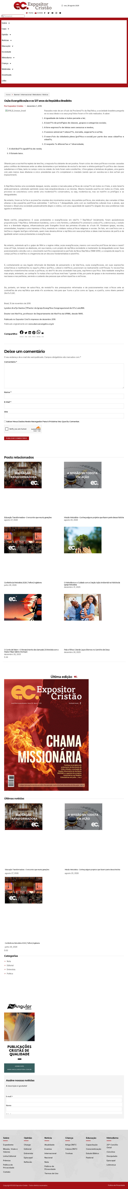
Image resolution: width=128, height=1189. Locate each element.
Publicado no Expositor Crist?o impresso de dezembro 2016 (30, 319)
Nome (7, 392)
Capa (4, 29)
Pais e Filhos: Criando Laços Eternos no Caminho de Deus (87, 650)
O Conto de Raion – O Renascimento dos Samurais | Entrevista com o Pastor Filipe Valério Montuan (31, 651)
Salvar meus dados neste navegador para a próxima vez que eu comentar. (43, 421)
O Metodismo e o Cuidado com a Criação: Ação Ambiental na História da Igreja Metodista (92, 583)
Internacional (26, 95)
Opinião (5, 34)
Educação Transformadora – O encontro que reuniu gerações (28, 517)
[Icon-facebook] (44, 13)
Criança (5, 63)
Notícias (5, 40)
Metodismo (7, 57)
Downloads (6, 75)
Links (4, 80)
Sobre (4, 23)
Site (6, 412)
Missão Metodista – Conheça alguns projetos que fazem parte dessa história (94, 517)
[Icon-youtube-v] (52, 13)
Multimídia (6, 69)
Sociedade (6, 52)
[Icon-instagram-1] (56, 13)
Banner (17, 95)
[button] (22, 334)
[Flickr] (60, 13)
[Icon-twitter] (48, 13)
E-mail (7, 402)
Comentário (10, 362)
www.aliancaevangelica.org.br (41, 324)
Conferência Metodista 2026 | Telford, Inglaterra (23, 582)
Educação (6, 46)
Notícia (45, 95)
